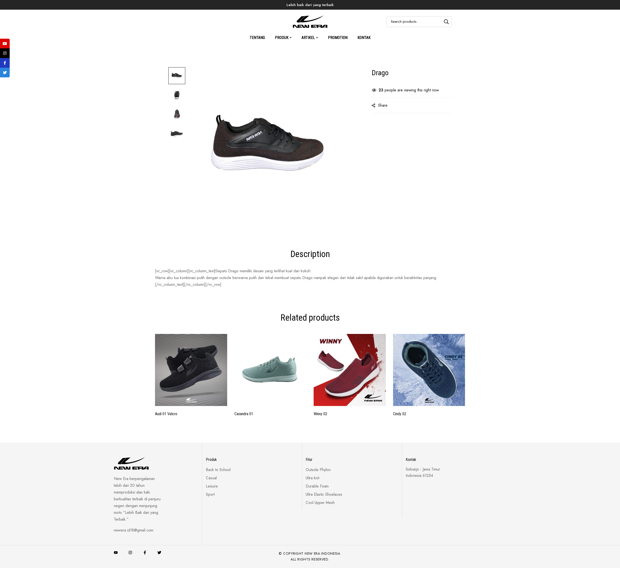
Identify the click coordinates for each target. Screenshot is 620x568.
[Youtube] (116, 552)
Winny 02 (320, 414)
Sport (313, 13)
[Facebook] (145, 552)
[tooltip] (5, 43)
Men (329, 13)
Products (293, 13)
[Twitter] (159, 552)
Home (273, 13)
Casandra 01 (243, 414)
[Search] (446, 21)
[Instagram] (130, 552)
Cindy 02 (399, 414)
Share (383, 105)
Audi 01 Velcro (166, 414)
